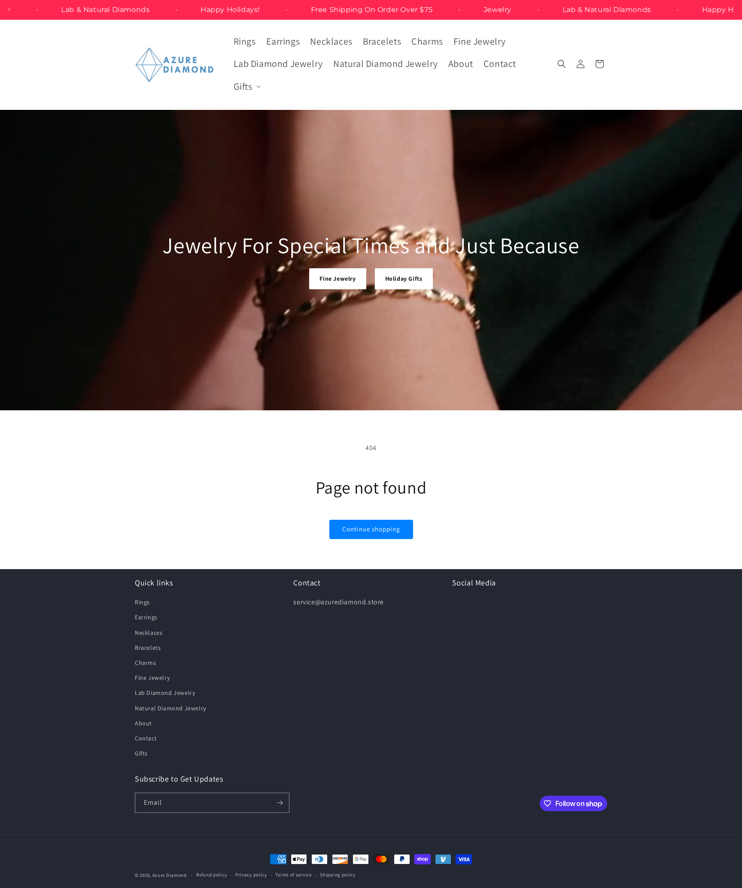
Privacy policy (251, 875)
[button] (246, 86)
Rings (142, 602)
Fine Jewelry (337, 278)
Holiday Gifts (404, 278)
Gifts (141, 753)
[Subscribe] (279, 803)
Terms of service (293, 875)
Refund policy (211, 875)
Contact (146, 738)
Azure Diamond (169, 875)
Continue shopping (371, 529)
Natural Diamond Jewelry (170, 708)
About (143, 723)
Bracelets (148, 648)
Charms (145, 663)
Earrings (146, 617)
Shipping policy (338, 875)
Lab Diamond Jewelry (165, 693)
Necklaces (148, 632)
